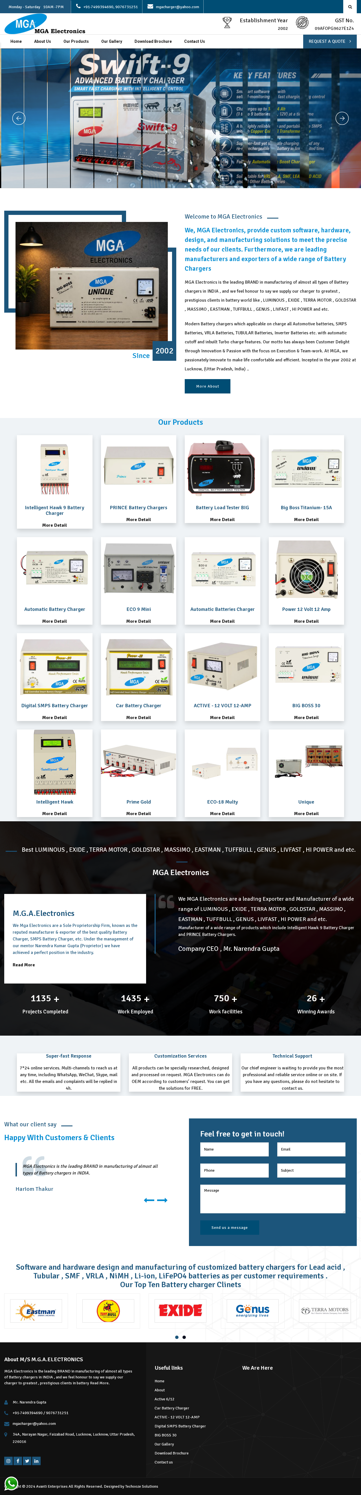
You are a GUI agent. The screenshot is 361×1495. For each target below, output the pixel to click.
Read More (24, 965)
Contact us (194, 41)
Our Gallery (111, 41)
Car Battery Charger (172, 1408)
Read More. (99, 1383)
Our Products (76, 41)
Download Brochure (153, 41)
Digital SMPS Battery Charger (180, 1426)
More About (207, 386)
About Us (42, 41)
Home (16, 41)
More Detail (54, 525)
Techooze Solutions (141, 1486)
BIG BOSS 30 (166, 1435)
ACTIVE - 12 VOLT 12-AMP (177, 1417)
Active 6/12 (165, 1399)
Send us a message (230, 1227)
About (160, 1390)
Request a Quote (328, 41)
